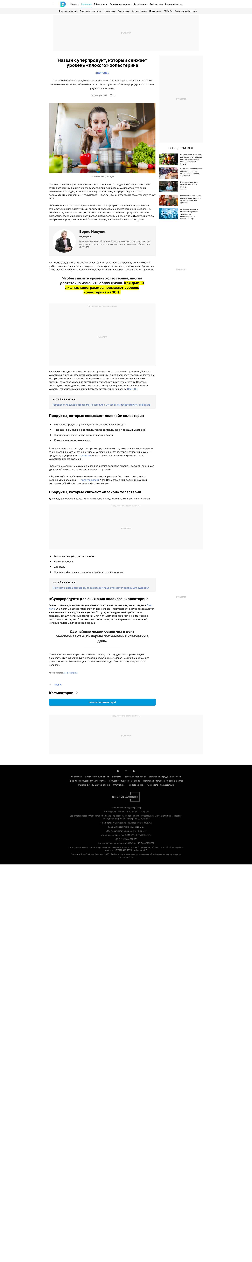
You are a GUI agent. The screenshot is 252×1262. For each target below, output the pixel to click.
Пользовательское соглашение (124, 780)
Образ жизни (100, 4)
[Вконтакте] (118, 770)
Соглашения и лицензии (97, 776)
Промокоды (155, 11)
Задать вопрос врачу (135, 776)
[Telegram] (134, 770)
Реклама (116, 776)
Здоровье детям (174, 4)
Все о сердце (140, 4)
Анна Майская (70, 672)
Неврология (109, 11)
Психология (123, 11)
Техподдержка (135, 785)
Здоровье (86, 4)
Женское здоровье (68, 11)
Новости (74, 4)
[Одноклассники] (126, 770)
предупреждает (90, 479)
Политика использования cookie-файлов (163, 780)
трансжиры (84, 455)
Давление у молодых (90, 11)
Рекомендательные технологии (94, 785)
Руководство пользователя (160, 785)
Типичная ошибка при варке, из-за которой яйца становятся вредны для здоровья (100, 587)
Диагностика (156, 4)
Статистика (119, 785)
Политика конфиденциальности (165, 776)
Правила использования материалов (87, 780)
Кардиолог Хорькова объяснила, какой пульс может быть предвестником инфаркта (101, 404)
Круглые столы (139, 11)
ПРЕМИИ (168, 11)
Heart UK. (132, 388)
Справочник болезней (186, 11)
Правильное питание (120, 4)
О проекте (76, 776)
